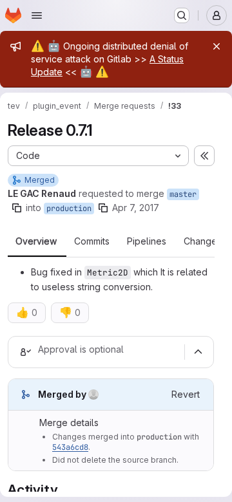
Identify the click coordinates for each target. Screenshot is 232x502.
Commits (92, 241)
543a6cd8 (70, 447)
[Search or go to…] (181, 15)
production (69, 208)
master (183, 194)
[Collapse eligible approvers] (198, 352)
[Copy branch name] (16, 208)
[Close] (216, 46)
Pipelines (146, 241)
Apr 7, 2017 (135, 207)
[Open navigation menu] (36, 15)
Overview (36, 241)
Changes (203, 241)
